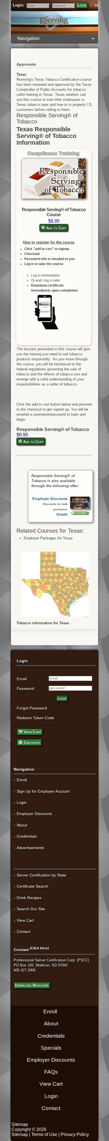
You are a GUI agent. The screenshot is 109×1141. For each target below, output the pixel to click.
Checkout (31, 742)
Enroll (22, 780)
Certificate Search (32, 886)
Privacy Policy (75, 1134)
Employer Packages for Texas (48, 538)
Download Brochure (32, 985)
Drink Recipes (29, 897)
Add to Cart (56, 228)
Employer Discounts (50, 499)
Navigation (28, 38)
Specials (51, 1048)
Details (62, 514)
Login (81, 5)
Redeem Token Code (35, 718)
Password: (26, 688)
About (22, 825)
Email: (22, 678)
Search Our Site (31, 909)
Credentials (27, 836)
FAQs (51, 1072)
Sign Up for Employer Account (43, 791)
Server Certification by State (41, 875)
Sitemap (19, 1124)
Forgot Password (32, 708)
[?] (96, 5)
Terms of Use (44, 1134)
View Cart (32, 732)
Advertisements (30, 847)
